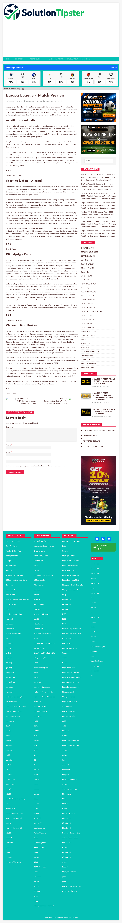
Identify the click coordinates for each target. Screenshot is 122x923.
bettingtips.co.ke (12, 556)
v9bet (64, 736)
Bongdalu (9, 624)
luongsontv (10, 672)
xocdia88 (37, 818)
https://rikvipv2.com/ (13, 633)
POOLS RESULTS (87, 328)
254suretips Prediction (14, 575)
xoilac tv (37, 600)
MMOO (36, 736)
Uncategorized (87, 355)
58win (36, 881)
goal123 (9, 847)
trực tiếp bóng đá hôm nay (15, 799)
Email (8, 452)
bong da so (10, 721)
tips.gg (21, 89)
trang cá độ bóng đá (98, 646)
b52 (92, 612)
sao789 (9, 750)
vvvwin (36, 813)
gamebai (9, 760)
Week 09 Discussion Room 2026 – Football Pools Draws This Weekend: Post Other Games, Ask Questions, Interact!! (98, 177)
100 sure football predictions (16, 580)
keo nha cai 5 (67, 604)
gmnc (36, 896)
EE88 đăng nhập (40, 843)
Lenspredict (10, 590)
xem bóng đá (67, 706)
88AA (36, 726)
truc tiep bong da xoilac (14, 813)
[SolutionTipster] (43, 19)
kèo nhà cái (10, 629)
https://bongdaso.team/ (70, 687)
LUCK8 (8, 731)
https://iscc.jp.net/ (68, 697)
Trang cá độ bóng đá (69, 789)
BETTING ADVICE (88, 256)
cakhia (36, 595)
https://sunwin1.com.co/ (70, 561)
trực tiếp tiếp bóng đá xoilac (44, 546)
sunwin (36, 638)
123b (36, 838)
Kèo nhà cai (66, 843)
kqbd (36, 663)
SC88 (36, 672)
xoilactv (9, 823)
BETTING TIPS (86, 260)
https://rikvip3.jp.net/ (41, 668)
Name (8, 445)
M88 (35, 765)
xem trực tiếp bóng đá (14, 818)
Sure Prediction (11, 546)
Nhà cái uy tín (39, 585)
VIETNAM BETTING (88, 363)
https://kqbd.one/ (68, 668)
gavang (9, 663)
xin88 (8, 755)
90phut (8, 648)
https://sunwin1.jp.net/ (70, 590)
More (88, 59)
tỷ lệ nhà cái (10, 682)
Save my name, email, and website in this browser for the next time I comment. (39, 466)
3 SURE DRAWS (87, 248)
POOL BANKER (87, 304)
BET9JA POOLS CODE (89, 252)
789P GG (37, 877)
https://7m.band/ (68, 692)
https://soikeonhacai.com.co (44, 643)
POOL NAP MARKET (89, 320)
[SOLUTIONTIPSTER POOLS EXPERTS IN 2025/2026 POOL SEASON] (86, 414)
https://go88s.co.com (13, 862)
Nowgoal (9, 619)
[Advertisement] (61, 38)
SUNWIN (37, 609)
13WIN (8, 726)
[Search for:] (98, 161)
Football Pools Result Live (93, 446)
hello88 (9, 765)
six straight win (11, 702)
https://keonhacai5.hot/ (70, 580)
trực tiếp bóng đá (68, 711)
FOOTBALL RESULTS (91, 441)
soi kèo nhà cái (67, 638)
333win (37, 891)
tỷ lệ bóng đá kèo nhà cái (71, 833)
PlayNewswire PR (88, 300)
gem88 (36, 570)
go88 (36, 784)
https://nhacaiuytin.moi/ (70, 672)
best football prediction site (16, 706)
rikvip (64, 595)
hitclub (36, 789)
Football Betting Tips (13, 551)
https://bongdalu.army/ (70, 682)
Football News (86, 280)
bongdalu (9, 687)
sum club (9, 745)
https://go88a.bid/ (68, 556)
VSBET (8, 794)
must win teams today (14, 711)
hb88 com (37, 716)
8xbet (64, 653)
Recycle (84, 339)
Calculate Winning (75, 59)
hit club (8, 740)
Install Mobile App (103, 547)
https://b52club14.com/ (42, 633)
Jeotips (8, 561)
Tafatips (9, 570)
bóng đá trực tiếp (40, 706)
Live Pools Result (56, 59)
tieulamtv (9, 838)
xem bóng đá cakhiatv (42, 614)
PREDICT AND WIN (88, 331)
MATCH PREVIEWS (52, 101)
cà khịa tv (37, 702)
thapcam (9, 643)
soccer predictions (13, 716)
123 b (36, 809)
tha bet (36, 794)
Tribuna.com (10, 585)
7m (7, 770)
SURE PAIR (85, 347)
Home (7, 59)
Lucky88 (65, 867)
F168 (64, 614)
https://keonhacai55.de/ (71, 541)
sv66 (36, 721)
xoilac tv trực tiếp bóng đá (43, 692)
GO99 (36, 755)
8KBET (36, 770)
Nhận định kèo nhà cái (70, 740)
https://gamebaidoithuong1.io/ (73, 585)
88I (35, 760)
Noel (83, 212)
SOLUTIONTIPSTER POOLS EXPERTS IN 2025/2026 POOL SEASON (103, 412)
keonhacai (66, 770)
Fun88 (64, 809)
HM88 (36, 731)
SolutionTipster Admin (34, 101)
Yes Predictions (11, 595)
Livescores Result (90, 436)
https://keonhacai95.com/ (43, 575)
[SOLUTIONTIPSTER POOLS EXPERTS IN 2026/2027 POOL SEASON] (86, 384)
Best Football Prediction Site (44, 653)
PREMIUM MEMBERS (89, 336)
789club (37, 779)
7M (7, 804)
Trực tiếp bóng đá (97, 661)
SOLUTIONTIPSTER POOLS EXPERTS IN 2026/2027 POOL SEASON (103, 381)
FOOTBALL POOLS (36, 59)
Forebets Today (11, 565)
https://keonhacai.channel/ (44, 906)
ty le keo (9, 857)
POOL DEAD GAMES (89, 308)
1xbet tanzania (39, 551)
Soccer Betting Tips (13, 541)
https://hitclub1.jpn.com (70, 575)
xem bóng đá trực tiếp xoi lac (44, 697)
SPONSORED (86, 344)
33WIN (36, 740)
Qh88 (36, 852)
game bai (37, 682)
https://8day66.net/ (41, 556)
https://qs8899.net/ (69, 872)
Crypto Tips (85, 272)
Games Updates (87, 288)
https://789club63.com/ (70, 565)
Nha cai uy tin (67, 794)
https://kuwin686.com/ (70, 648)
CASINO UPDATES (88, 264)
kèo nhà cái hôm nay (41, 541)
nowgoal (9, 692)
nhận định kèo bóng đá (14, 697)
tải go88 (65, 609)
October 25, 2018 (15, 101)
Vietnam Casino (87, 367)
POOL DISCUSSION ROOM (91, 312)
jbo (7, 638)
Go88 (93, 642)
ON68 (36, 677)
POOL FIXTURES (87, 316)
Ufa (7, 609)
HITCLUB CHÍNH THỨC (70, 891)
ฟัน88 (8, 736)
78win (36, 804)
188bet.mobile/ (39, 580)
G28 (35, 745)
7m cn (93, 656)
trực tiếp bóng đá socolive (71, 629)
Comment (10, 427)
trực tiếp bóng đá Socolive (71, 633)
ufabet (8, 653)
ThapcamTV (10, 809)
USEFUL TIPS (86, 359)
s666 (36, 799)
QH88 (36, 857)
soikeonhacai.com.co (70, 838)
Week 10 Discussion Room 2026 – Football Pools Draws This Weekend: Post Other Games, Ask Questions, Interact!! (98, 196)
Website (9, 459)
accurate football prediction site (17, 600)
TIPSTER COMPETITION (90, 351)
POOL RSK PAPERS (88, 324)
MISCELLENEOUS (87, 296)
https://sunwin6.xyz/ (69, 702)
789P (36, 750)
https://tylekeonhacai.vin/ (71, 677)
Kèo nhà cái (10, 677)
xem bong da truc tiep (42, 687)
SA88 (8, 852)
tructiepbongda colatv (14, 614)
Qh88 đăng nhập (40, 867)
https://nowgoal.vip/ (69, 779)
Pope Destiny (86, 203)
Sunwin (37, 590)
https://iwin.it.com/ (68, 570)
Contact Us (19, 59)
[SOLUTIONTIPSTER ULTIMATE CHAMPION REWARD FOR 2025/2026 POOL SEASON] (86, 398)
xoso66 (37, 872)
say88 (36, 619)
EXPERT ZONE (86, 276)
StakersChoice (89, 430)
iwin (92, 676)
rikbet (36, 565)
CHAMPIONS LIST (88, 268)
